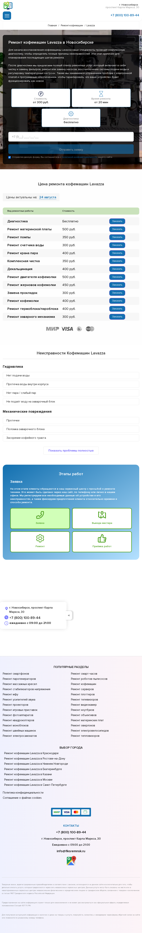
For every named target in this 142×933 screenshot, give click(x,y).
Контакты (71, 826)
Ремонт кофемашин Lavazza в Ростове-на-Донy (34, 758)
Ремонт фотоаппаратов (18, 715)
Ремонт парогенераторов (19, 679)
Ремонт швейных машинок (19, 730)
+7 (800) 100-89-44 (125, 15)
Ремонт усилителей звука (19, 699)
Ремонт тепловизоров (85, 735)
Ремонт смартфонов (16, 673)
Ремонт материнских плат (87, 720)
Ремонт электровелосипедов (90, 730)
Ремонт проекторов (15, 704)
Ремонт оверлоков (83, 725)
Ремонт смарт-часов (84, 673)
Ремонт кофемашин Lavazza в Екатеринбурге (33, 769)
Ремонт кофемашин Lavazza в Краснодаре (31, 753)
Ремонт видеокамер (84, 704)
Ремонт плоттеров (83, 694)
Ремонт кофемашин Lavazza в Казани (28, 774)
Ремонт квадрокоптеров (18, 720)
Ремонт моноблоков (15, 725)
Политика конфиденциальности (23, 792)
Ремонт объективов (84, 715)
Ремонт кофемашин (83, 684)
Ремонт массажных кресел (20, 684)
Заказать (117, 221)
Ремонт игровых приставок (20, 710)
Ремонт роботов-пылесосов (89, 679)
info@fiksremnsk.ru (71, 851)
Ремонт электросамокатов (20, 735)
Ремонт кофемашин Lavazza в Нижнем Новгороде (36, 763)
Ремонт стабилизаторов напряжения (26, 689)
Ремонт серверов (82, 689)
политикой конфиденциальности (79, 157)
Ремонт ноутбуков (82, 710)
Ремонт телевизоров (84, 699)
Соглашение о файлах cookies (22, 797)
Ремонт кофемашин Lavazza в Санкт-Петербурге (35, 785)
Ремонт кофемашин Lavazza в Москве (28, 779)
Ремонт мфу (10, 694)
